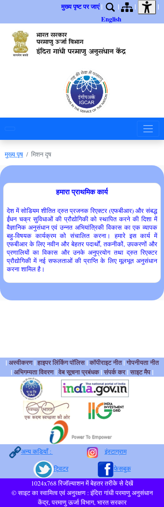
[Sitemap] (127, 6)
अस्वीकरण (21, 362)
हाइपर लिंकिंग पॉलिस (61, 362)
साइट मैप (140, 371)
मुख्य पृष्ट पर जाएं (80, 6)
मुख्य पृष (14, 154)
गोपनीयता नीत (143, 362)
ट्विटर (61, 468)
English (111, 18)
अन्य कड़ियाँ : (37, 451)
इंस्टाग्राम (116, 451)
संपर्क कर (114, 371)
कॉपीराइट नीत (106, 362)
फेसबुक (122, 468)
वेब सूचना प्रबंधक (79, 371)
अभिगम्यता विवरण (34, 371)
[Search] (110, 6)
